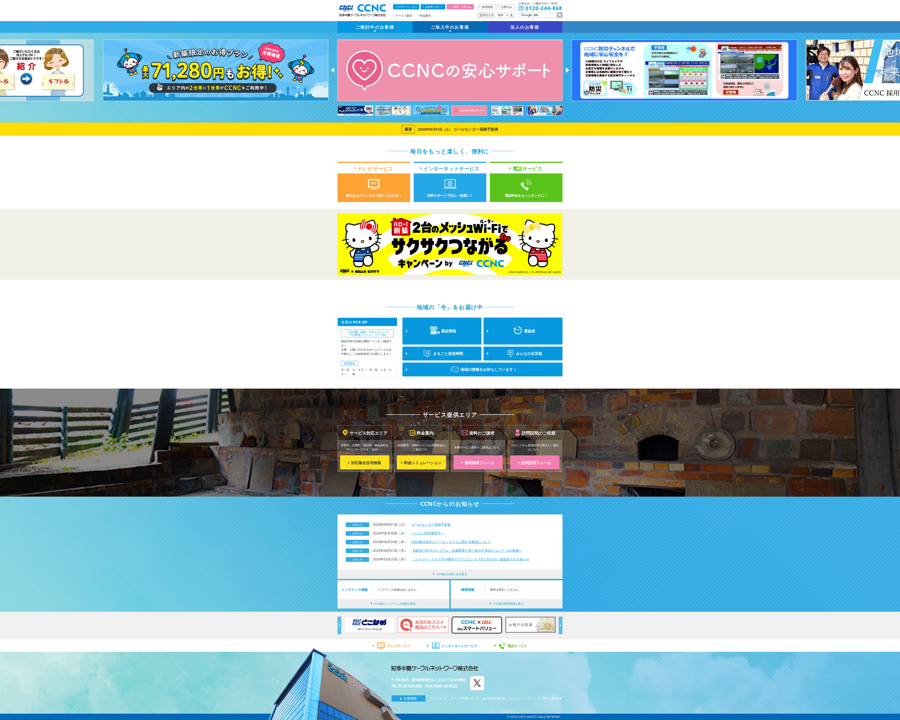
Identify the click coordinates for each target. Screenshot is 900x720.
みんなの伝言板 (529, 353)
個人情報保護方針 (494, 698)
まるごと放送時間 (448, 353)
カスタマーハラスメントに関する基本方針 (535, 698)
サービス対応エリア (368, 433)
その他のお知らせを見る (451, 574)
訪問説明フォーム (536, 462)
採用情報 (487, 7)
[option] (279, 70)
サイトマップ (438, 698)
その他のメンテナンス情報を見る (395, 604)
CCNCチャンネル (407, 6)
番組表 (529, 331)
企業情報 (410, 698)
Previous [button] (332, 70)
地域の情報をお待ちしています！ (489, 369)
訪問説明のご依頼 (538, 433)
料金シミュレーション (423, 462)
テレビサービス (398, 646)
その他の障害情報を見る (508, 604)
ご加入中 (450, 27)
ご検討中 (375, 27)
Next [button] (567, 70)
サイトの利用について (465, 698)
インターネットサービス (459, 646)
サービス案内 (403, 16)
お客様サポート (434, 6)
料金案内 (425, 16)
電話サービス (517, 646)
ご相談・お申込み (461, 6)
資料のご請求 (482, 433)
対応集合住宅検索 (366, 462)
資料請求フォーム (480, 462)
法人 (524, 27)
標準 (500, 15)
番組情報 (448, 331)
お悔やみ (506, 7)
